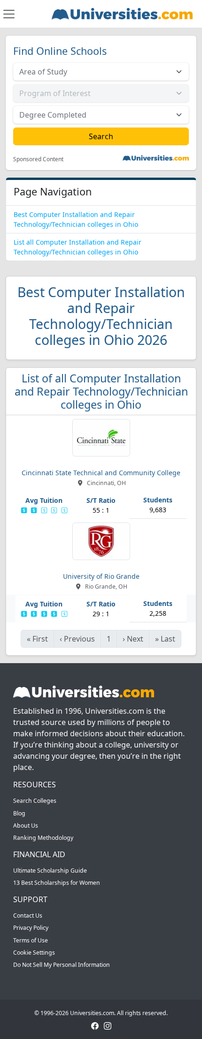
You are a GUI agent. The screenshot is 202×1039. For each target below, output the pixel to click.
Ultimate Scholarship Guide (50, 871)
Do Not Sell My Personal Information (61, 965)
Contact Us (27, 915)
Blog (19, 813)
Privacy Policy (30, 928)
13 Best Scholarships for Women (56, 883)
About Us (25, 826)
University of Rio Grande (101, 576)
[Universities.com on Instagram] (107, 1025)
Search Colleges (34, 801)
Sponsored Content (38, 159)
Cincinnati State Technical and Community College (101, 472)
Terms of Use (30, 940)
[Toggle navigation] (9, 14)
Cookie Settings (34, 953)
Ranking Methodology (43, 838)
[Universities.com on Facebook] (95, 1025)
